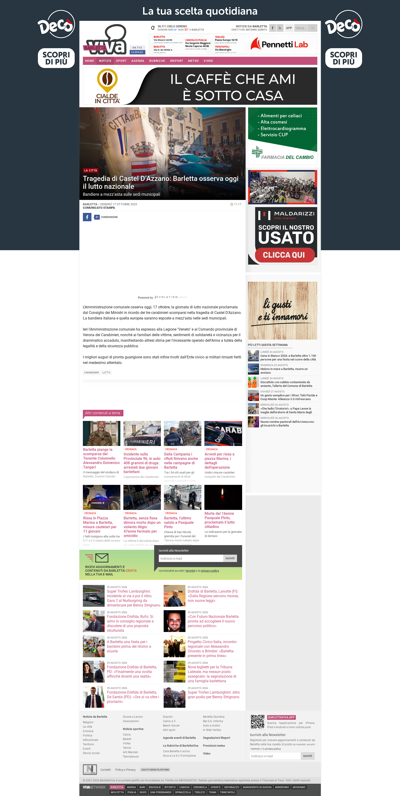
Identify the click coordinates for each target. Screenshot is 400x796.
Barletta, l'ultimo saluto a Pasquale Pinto (179, 522)
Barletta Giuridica (214, 716)
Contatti (105, 769)
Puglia (132, 792)
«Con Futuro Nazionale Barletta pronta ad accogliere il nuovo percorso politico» (213, 621)
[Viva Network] (94, 787)
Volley (127, 743)
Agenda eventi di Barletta (179, 737)
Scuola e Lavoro (133, 716)
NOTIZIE (105, 61)
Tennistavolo (131, 756)
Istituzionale (90, 740)
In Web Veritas (212, 730)
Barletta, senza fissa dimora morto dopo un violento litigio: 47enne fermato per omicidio (142, 527)
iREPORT (177, 61)
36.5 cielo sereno (181, 28)
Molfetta (117, 792)
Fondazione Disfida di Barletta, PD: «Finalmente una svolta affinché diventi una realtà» (132, 672)
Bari (142, 787)
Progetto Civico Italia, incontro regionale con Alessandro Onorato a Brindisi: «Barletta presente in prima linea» (212, 649)
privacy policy (210, 570)
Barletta (117, 787)
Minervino (282, 787)
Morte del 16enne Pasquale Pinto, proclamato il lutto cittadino (220, 520)
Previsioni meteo (214, 745)
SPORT (121, 61)
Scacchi (168, 716)
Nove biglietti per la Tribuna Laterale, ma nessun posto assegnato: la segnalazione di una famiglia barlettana (212, 674)
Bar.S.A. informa (213, 721)
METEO (193, 61)
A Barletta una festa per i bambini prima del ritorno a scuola (129, 646)
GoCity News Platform (155, 769)
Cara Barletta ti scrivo (176, 751)
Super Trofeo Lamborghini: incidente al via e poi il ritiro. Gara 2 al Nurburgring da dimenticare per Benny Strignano (133, 598)
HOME (89, 61)
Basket (127, 739)
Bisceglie (155, 787)
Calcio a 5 (169, 721)
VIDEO (208, 61)
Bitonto (170, 787)
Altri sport (169, 730)
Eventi (87, 748)
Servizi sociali (91, 753)
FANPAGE (137, 52)
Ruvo (143, 792)
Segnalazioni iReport (216, 737)
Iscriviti (230, 558)
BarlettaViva (105, 37)
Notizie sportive (133, 729)
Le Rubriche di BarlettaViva (180, 745)
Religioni (88, 722)
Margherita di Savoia (257, 787)
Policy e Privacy (125, 769)
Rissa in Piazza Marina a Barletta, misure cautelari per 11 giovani (100, 525)
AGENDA (137, 61)
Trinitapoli (227, 792)
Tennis (127, 747)
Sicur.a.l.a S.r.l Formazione (179, 755)
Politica (87, 735)
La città (87, 726)
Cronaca (88, 731)
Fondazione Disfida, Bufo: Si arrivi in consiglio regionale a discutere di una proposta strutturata (130, 623)
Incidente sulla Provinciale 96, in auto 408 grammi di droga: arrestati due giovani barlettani (142, 463)
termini (190, 570)
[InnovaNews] (90, 774)
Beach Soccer (171, 725)
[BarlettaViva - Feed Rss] (280, 28)
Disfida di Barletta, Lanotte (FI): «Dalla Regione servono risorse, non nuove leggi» (213, 596)
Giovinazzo (231, 787)
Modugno (299, 787)
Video (206, 753)
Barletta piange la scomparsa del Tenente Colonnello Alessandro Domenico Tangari (101, 458)
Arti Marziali (130, 752)
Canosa (184, 787)
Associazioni (131, 721)
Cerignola (200, 787)
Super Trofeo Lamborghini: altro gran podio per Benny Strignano (214, 694)
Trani (212, 792)
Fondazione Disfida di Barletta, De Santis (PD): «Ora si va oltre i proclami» (133, 697)
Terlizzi (199, 792)
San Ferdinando (161, 792)
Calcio (127, 734)
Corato (216, 787)
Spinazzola (183, 792)
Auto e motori (211, 725)
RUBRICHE (157, 61)
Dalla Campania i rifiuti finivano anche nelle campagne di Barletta (181, 461)
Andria (131, 787)
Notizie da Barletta (95, 716)
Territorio (88, 744)
